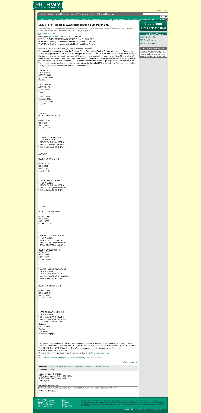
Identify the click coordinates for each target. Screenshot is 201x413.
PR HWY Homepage (46, 400)
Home (42, 14)
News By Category (90, 20)
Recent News (46, 20)
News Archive (119, 20)
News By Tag (106, 20)
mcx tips (51, 366)
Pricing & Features (79, 14)
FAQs (91, 14)
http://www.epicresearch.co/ (99, 353)
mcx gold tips (104, 366)
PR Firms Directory (105, 14)
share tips (87, 366)
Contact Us (66, 404)
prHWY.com (54, 37)
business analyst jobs (63, 366)
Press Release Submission (143, 410)
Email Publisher (150, 40)
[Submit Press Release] (153, 31)
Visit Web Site (149, 37)
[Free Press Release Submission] (48, 5)
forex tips (95, 366)
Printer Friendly (150, 43)
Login (165, 10)
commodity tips (77, 366)
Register (157, 10)
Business (52, 370)
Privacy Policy (68, 406)
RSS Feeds (132, 20)
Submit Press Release (57, 14)
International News (72, 20)
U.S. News (58, 20)
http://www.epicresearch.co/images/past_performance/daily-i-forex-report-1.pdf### (70, 358)
